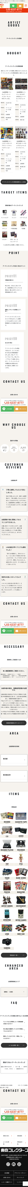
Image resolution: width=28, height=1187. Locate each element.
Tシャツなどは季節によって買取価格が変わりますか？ (13, 1023)
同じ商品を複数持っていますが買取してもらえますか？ (13, 1030)
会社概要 (6, 1173)
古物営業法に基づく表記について (14, 1157)
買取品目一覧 (20, 1143)
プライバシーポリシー (20, 1173)
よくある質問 (6, 1143)
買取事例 (19, 1136)
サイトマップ (20, 1177)
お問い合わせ (6, 1177)
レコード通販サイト (6, 1182)
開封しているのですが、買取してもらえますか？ (12, 1037)
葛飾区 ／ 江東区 (8, 992)
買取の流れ (6, 1136)
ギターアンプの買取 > (23, 1085)
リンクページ (20, 1182)
